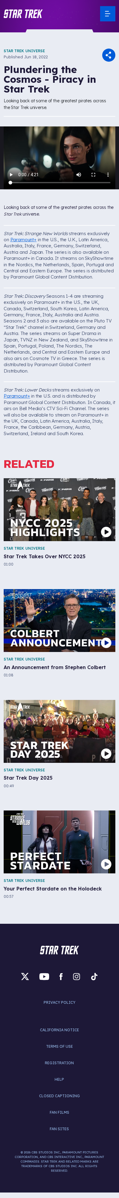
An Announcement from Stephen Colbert (55, 667)
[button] (23, 13)
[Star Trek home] (59, 950)
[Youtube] (44, 976)
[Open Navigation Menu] (107, 13)
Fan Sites (59, 1129)
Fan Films (59, 1112)
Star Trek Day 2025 (28, 778)
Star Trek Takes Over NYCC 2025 (44, 556)
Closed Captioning (59, 1096)
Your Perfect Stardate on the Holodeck (53, 889)
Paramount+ (23, 239)
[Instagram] (77, 976)
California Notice (59, 1030)
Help (59, 1079)
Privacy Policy (59, 1002)
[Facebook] (61, 976)
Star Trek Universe (24, 51)
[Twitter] (25, 976)
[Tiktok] (94, 976)
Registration (59, 1063)
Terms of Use (59, 1046)
